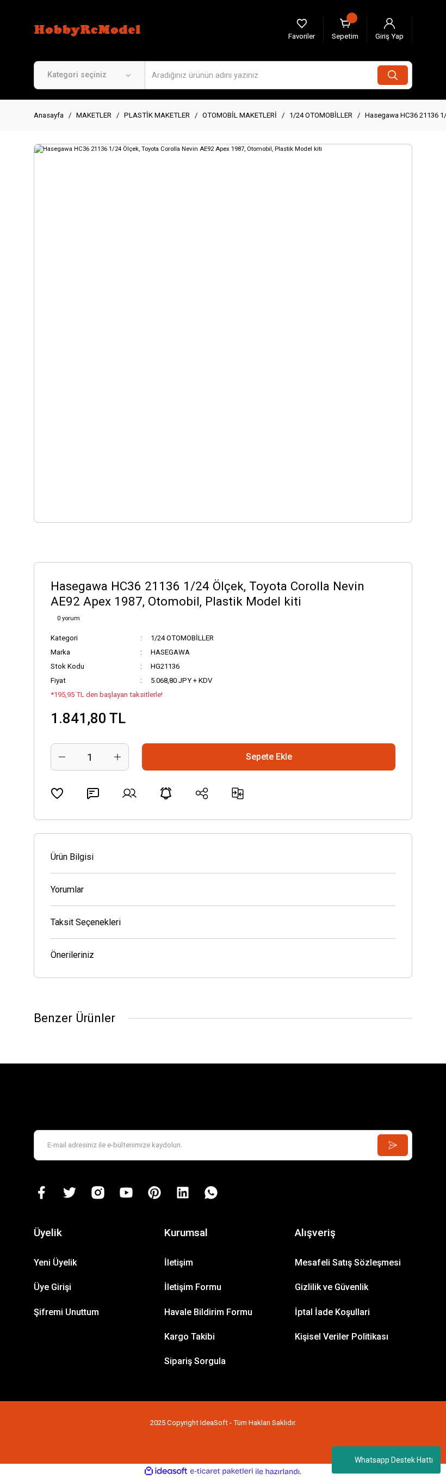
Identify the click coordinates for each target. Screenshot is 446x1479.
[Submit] (392, 1145)
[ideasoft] (166, 1471)
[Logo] (89, 29)
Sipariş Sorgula (195, 1361)
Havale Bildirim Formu (208, 1312)
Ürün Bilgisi (72, 857)
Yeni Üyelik (55, 1262)
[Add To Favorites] (57, 793)
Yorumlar (67, 889)
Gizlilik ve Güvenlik (331, 1287)
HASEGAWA (170, 652)
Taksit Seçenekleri (86, 922)
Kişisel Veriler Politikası (341, 1336)
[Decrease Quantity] (62, 757)
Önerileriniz (72, 955)
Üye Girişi (52, 1287)
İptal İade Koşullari (332, 1312)
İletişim (178, 1262)
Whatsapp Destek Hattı (394, 1460)
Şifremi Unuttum (66, 1312)
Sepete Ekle (269, 756)
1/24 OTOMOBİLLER (182, 638)
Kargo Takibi (189, 1336)
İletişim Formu (192, 1287)
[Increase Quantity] (117, 757)
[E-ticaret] (221, 1471)
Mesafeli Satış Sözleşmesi (348, 1262)
